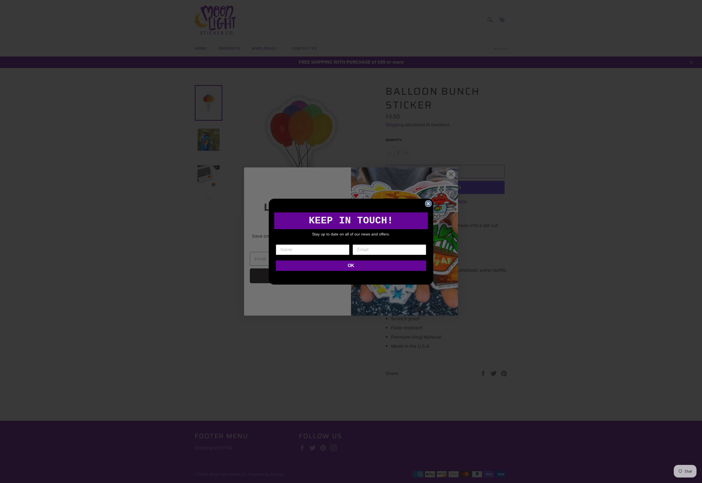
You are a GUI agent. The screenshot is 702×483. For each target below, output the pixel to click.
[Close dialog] (428, 203)
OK (351, 265)
